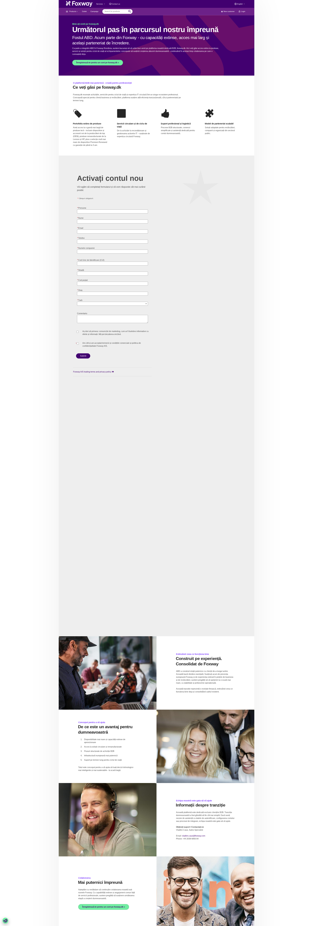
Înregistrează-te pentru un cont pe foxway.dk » (97, 63)
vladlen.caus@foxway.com (193, 836)
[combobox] (115, 11)
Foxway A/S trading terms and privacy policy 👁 (93, 372)
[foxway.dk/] (79, 4)
